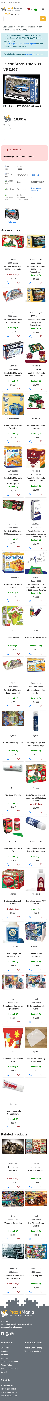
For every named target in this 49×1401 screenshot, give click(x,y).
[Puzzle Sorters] (8, 653)
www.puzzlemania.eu (34, 54)
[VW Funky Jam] (30, 1291)
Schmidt (13, 366)
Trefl (13, 313)
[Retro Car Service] (30, 1186)
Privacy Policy (6, 1365)
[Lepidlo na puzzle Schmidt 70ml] (8, 1127)
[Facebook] (2, 1335)
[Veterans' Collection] (8, 1239)
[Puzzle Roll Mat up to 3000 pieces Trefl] (8, 336)
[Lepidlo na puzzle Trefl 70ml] (8, 1074)
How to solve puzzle (9, 1396)
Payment (4, 1355)
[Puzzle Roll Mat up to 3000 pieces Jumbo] (8, 282)
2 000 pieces (13, 1220)
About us (4, 1358)
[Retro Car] (8, 1186)
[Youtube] (7, 1335)
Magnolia (13, 1163)
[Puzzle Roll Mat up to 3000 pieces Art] (30, 389)
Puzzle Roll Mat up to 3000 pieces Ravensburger (36, 269)
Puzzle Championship (9, 1369)
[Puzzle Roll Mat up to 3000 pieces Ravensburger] (30, 283)
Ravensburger (36, 259)
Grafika (36, 1163)
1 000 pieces (13, 1003)
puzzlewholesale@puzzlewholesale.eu (16, 1324)
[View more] (13, 248)
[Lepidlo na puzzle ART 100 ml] (30, 917)
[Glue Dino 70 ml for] (8, 811)
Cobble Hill (13, 946)
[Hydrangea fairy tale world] (30, 1022)
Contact (4, 1372)
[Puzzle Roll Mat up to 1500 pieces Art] (30, 494)
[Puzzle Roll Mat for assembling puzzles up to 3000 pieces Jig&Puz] (30, 548)
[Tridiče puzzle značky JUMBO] (8, 917)
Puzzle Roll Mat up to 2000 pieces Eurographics (13, 481)
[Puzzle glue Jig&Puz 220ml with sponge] (30, 759)
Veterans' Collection (13, 1223)
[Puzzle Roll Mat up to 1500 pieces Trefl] (8, 706)
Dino (13, 788)
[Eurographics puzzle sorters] (8, 600)
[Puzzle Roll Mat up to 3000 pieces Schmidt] (8, 389)
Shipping (4, 1351)
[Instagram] (11, 1335)
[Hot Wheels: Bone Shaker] (30, 1239)
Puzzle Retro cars (35, 27)
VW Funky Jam (35, 1276)
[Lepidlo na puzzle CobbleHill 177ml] (8, 969)
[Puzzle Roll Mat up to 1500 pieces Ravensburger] (30, 336)
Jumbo (13, 259)
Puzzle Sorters (13, 638)
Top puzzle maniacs (32, 1351)
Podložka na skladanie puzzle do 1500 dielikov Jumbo (36, 798)
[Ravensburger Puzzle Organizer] (8, 441)
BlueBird (13, 1268)
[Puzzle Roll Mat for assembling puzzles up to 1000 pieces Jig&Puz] (30, 601)
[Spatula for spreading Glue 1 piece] (30, 1074)
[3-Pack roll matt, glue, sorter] (30, 706)
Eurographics (13, 471)
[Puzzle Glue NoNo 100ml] (30, 653)
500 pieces (35, 1167)
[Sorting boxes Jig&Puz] (8, 759)
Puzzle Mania (7, 27)
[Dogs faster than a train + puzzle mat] (8, 1022)
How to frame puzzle (9, 1392)
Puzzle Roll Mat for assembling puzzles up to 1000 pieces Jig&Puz (36, 587)
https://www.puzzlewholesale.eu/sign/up (20, 44)
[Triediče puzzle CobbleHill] (30, 969)
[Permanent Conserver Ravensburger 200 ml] (30, 864)
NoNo (36, 631)
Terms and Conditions (9, 1362)
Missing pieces (7, 1385)
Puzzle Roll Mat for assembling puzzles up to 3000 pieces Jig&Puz (36, 534)
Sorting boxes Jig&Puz (13, 743)
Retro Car (13, 1171)
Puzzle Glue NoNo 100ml (35, 638)
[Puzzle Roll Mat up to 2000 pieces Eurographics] (8, 494)
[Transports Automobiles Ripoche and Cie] (8, 1291)
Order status (5, 1348)
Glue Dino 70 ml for (13, 795)
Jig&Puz (35, 524)
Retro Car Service (36, 1171)
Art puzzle (36, 366)
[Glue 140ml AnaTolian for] (8, 864)
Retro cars (20, 27)
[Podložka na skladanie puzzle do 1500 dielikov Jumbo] (30, 812)
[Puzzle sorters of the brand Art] (30, 441)
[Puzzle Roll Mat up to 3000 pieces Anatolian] (8, 547)
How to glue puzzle (8, 1389)
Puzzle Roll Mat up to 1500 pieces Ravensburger (36, 322)
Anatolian (13, 524)
